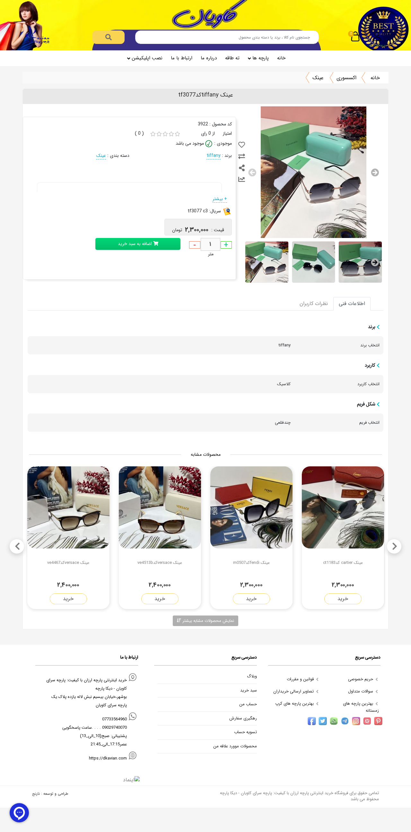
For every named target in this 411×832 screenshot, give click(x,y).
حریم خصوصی (361, 679)
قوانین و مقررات (301, 679)
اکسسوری (346, 78)
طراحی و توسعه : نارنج (50, 794)
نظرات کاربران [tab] (314, 304)
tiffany (213, 155)
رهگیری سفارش (243, 718)
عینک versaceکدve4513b (159, 562)
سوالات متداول (361, 691)
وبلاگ (252, 676)
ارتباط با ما (181, 58)
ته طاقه (232, 58)
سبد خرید (248, 690)
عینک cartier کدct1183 (343, 562)
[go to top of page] (7, 754)
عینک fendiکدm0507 (251, 562)
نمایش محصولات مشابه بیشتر (207, 620)
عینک (318, 78)
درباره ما (209, 58)
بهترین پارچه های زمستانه (361, 707)
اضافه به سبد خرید (135, 243)
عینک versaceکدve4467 (68, 562)
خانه (281, 58)
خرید (342, 599)
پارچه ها (260, 58)
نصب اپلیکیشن (147, 58)
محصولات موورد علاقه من (235, 746)
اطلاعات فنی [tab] (352, 304)
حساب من (248, 704)
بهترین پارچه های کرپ (295, 703)
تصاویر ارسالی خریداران (294, 691)
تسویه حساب (245, 732)
